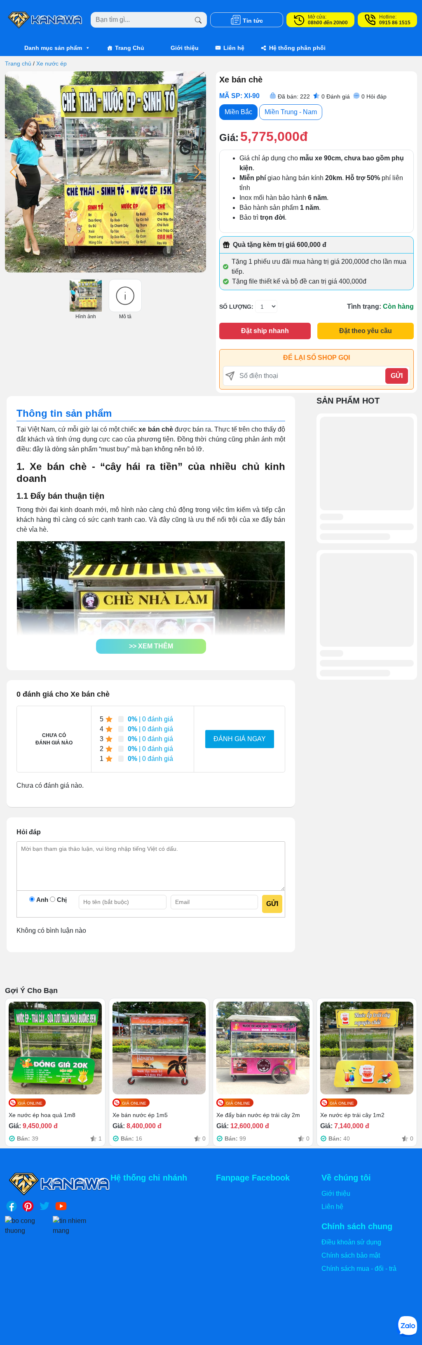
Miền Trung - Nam (291, 111)
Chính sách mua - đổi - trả (358, 1268)
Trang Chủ (129, 48)
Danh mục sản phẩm (53, 48)
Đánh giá (335, 96)
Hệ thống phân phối (297, 48)
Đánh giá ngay (239, 738)
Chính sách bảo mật (350, 1255)
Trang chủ (18, 63)
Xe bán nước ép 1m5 (140, 1115)
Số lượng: (236, 306)
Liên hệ (233, 48)
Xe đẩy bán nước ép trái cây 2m (258, 1115)
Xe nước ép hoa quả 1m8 (42, 1115)
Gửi (397, 375)
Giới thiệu (185, 48)
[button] (151, 646)
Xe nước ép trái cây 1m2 (352, 1115)
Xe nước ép (51, 63)
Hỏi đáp (374, 96)
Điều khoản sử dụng (351, 1242)
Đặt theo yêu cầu (365, 330)
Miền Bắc (238, 111)
